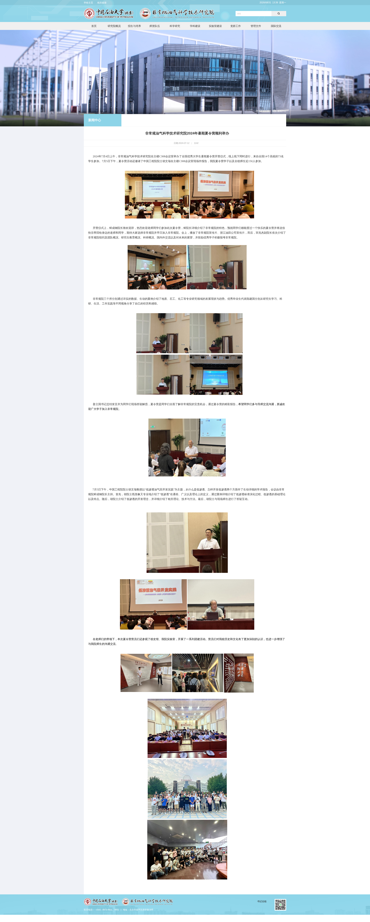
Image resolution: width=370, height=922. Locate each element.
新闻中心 (94, 120)
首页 (94, 26)
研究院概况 (114, 26)
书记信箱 (262, 901)
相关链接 (102, 2)
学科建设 (195, 26)
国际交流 (276, 26)
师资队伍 (154, 26)
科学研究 (175, 26)
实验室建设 (215, 26)
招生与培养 (134, 26)
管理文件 (256, 26)
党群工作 (235, 26)
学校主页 (88, 2)
